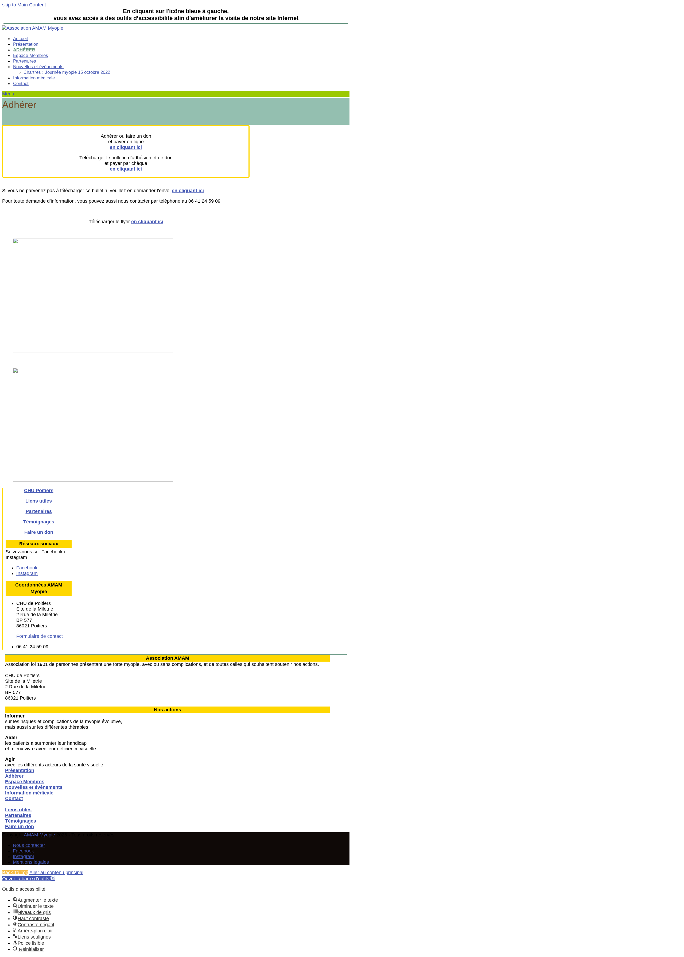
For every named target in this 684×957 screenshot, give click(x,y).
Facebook (23, 851)
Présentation (19, 770)
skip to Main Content (24, 4)
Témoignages (38, 521)
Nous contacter (29, 845)
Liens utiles (38, 501)
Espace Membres (24, 781)
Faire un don (38, 532)
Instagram (23, 856)
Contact (14, 798)
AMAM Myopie (39, 835)
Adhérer (14, 776)
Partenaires (39, 511)
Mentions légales (31, 862)
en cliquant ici (126, 147)
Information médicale (29, 793)
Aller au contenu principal (56, 872)
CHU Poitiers (38, 490)
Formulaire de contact (39, 636)
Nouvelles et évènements (34, 787)
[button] (8, 94)
